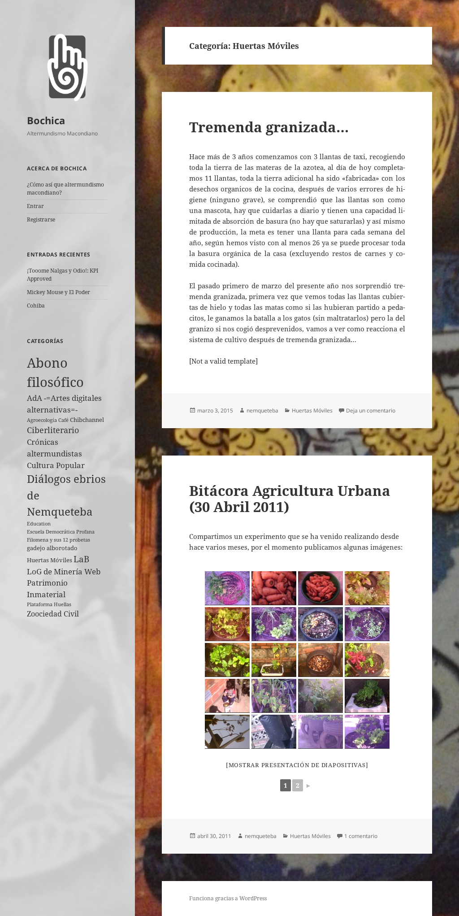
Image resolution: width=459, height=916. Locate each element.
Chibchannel (87, 420)
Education (39, 524)
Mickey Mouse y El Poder (58, 292)
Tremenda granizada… (269, 126)
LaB (81, 559)
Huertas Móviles (49, 560)
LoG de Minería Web (63, 571)
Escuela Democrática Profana (61, 532)
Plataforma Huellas (49, 604)
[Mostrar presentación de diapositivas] (297, 765)
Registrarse (41, 219)
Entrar (35, 206)
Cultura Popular (56, 465)
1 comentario (360, 836)
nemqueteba (262, 410)
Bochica (46, 120)
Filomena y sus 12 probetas (58, 540)
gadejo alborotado (52, 548)
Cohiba (36, 305)
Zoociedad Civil (53, 614)
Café (63, 420)
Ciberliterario (53, 430)
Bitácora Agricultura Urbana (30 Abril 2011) (289, 498)
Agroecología (42, 420)
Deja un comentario (370, 410)
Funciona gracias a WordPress (228, 898)
